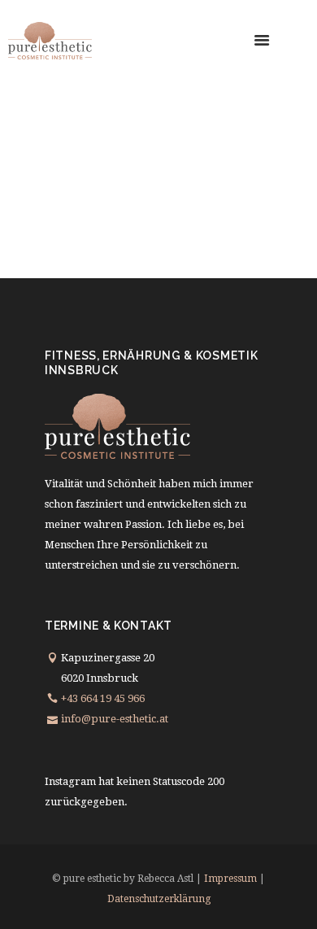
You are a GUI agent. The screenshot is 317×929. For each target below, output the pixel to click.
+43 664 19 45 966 (103, 698)
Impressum (230, 878)
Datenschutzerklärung (159, 899)
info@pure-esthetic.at (114, 719)
